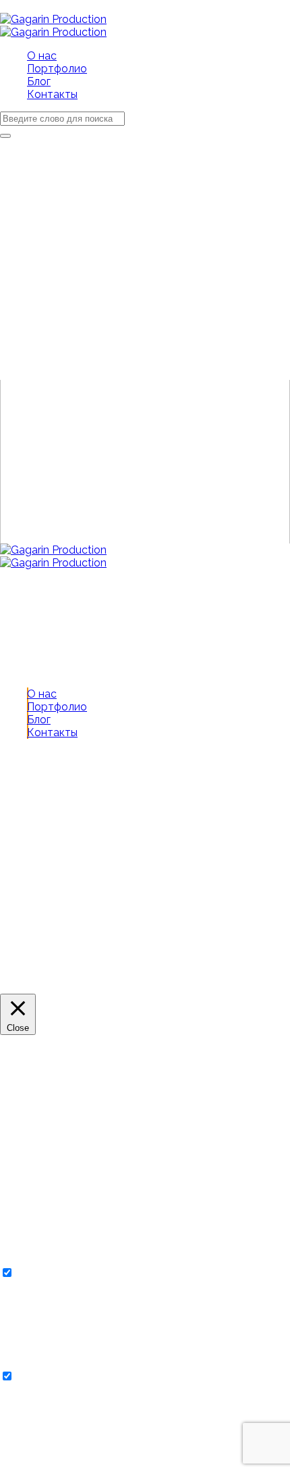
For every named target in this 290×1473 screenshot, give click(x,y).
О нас (42, 693)
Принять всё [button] (169, 987)
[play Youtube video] (145, 462)
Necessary (42, 1273)
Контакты (52, 732)
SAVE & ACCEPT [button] (42, 1466)
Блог (39, 719)
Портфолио (57, 706)
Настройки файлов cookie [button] (67, 987)
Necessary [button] (26, 1259)
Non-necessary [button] (38, 1363)
